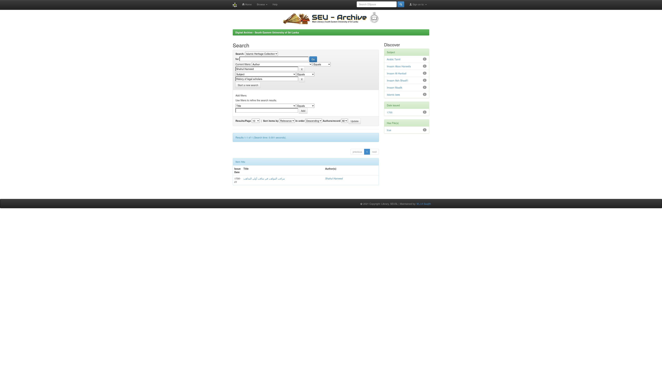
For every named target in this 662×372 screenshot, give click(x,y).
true (389, 130)
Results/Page (243, 120)
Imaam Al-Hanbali (396, 73)
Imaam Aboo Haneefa (399, 66)
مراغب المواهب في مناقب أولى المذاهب (264, 178)
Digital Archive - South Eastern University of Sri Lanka (267, 32)
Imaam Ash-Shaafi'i (397, 80)
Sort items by (271, 120)
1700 (389, 112)
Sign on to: (418, 4)
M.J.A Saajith (424, 203)
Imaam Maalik (394, 87)
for (237, 59)
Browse (261, 4)
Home (248, 4)
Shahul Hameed (334, 178)
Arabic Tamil (393, 59)
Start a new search (248, 85)
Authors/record (331, 120)
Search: (239, 53)
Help (275, 4)
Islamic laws (393, 94)
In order (300, 120)
